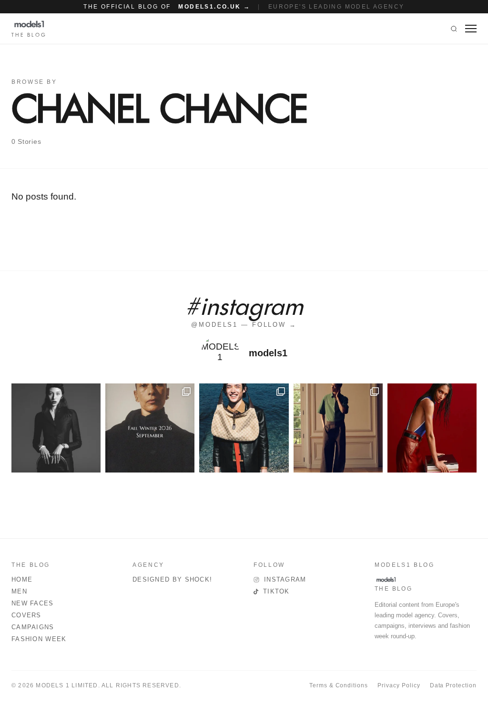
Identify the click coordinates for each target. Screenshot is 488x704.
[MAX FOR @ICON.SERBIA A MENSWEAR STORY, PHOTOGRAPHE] (243, 428)
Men (19, 591)
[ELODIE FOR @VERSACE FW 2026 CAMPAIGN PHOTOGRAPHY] (432, 428)
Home (21, 579)
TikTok (276, 591)
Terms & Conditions (338, 685)
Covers (26, 615)
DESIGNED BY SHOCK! (172, 579)
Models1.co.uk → (214, 6)
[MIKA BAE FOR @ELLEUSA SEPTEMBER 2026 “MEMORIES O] (56, 428)
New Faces (32, 603)
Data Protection (453, 685)
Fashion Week (39, 639)
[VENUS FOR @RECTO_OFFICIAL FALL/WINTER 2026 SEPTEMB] (149, 428)
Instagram (285, 579)
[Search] (454, 28)
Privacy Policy (398, 685)
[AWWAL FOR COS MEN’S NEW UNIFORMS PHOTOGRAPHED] (338, 428)
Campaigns (32, 627)
